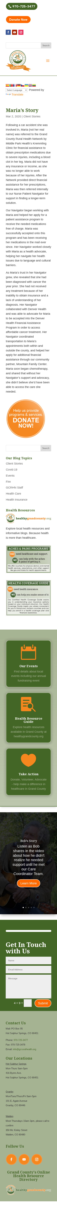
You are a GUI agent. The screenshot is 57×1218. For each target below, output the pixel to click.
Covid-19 (11, 469)
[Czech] (22, 85)
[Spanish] (7, 85)
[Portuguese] (11, 85)
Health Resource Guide (28, 720)
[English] (30, 85)
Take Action (28, 774)
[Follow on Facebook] (8, 32)
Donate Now (18, 19)
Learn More (28, 883)
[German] (19, 85)
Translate (17, 94)
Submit (43, 1003)
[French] (15, 85)
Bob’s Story (28, 841)
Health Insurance (16, 499)
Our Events (28, 666)
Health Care (13, 493)
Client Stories (31, 116)
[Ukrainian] (26, 85)
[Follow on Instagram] (20, 32)
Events (10, 475)
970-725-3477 (23, 6)
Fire (8, 481)
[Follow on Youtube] (14, 32)
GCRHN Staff (14, 487)
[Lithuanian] (34, 85)
